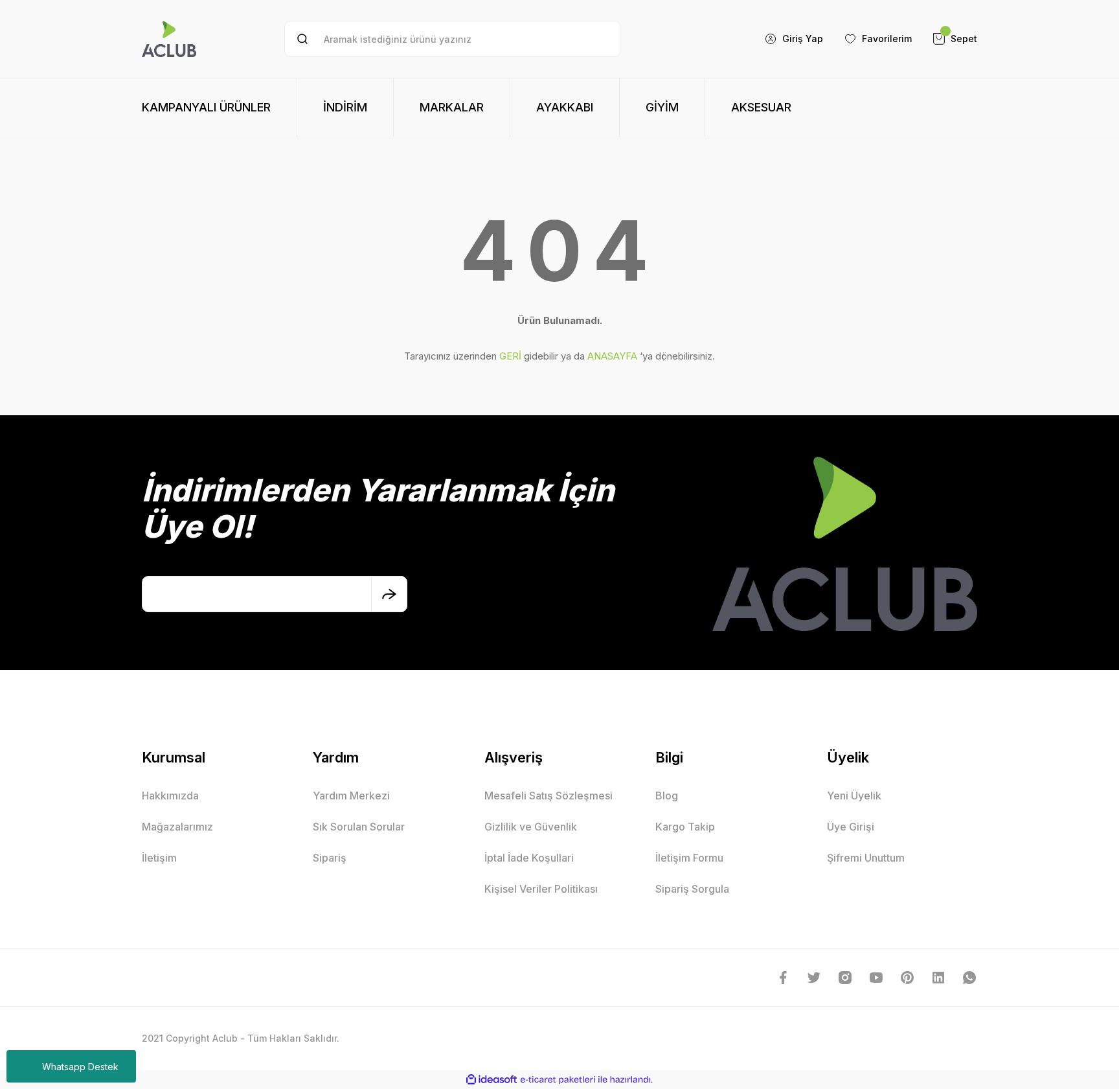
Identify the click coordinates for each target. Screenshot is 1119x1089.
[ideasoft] (491, 1079)
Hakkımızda (170, 795)
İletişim (159, 857)
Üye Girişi (850, 826)
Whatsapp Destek (80, 1066)
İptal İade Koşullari (529, 857)
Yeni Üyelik (854, 795)
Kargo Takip (685, 826)
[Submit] (389, 594)
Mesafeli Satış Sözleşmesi (548, 795)
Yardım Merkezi (351, 795)
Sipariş (329, 857)
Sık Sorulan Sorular (359, 826)
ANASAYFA (612, 356)
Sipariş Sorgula (692, 888)
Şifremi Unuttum (866, 857)
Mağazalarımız (177, 826)
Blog (666, 795)
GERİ (510, 356)
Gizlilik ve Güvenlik (530, 826)
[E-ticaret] (558, 1080)
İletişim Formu (689, 857)
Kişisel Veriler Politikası (541, 888)
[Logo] (169, 39)
